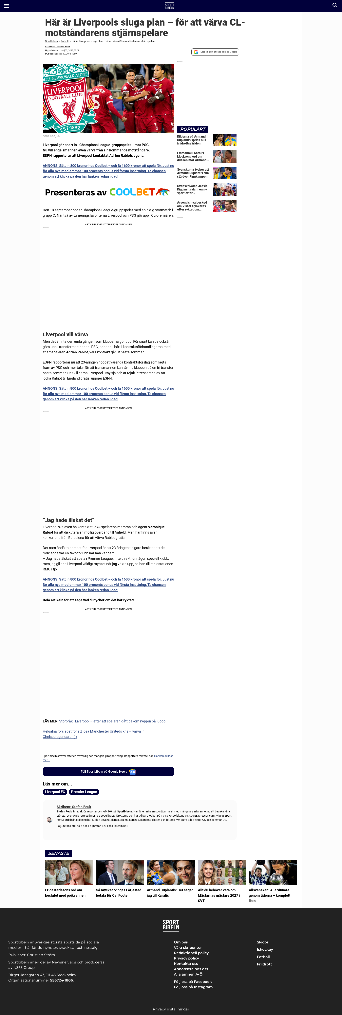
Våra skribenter (188, 947)
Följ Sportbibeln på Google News (104, 771)
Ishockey (265, 949)
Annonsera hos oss (191, 969)
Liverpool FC (55, 792)
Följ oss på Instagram (193, 987)
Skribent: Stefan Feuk (57, 46)
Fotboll (64, 41)
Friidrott (264, 964)
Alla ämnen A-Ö (188, 974)
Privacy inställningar (171, 1009)
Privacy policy (186, 958)
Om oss (181, 942)
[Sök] (335, 6)
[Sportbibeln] (169, 6)
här (85, 825)
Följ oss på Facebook (193, 982)
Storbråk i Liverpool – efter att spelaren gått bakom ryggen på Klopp (112, 721)
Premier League (84, 792)
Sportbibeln (51, 41)
